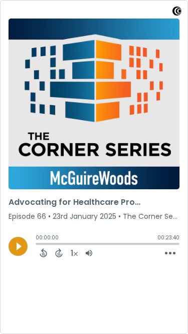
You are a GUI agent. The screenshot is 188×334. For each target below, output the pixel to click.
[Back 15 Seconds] (43, 253)
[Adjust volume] (89, 253)
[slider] (38, 245)
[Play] (18, 246)
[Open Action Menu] (170, 253)
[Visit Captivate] (176, 13)
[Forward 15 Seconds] (59, 253)
